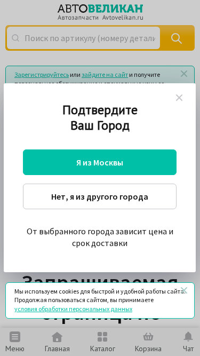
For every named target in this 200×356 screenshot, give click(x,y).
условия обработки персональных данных (73, 309)
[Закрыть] (184, 290)
